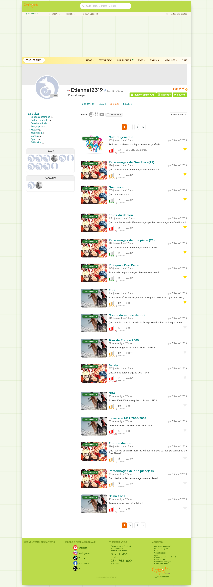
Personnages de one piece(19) (131, 471)
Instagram (84, 552)
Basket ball (117, 496)
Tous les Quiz (33, 60)
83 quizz (114, 104)
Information (88, 104)
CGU (156, 551)
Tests (106, 60)
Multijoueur (124, 60)
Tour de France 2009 (124, 340)
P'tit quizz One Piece (124, 265)
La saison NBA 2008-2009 (127, 418)
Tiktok (82, 558)
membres (70, 14)
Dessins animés (39, 123)
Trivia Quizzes (117, 548)
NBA (112, 393)
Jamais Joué (115, 115)
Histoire (35, 129)
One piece (116, 187)
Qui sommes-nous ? (163, 546)
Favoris (181, 95)
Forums (154, 60)
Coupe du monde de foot (127, 315)
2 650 (179, 89)
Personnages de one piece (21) (132, 240)
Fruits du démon (121, 215)
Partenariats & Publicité (121, 546)
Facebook (84, 563)
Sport (33, 139)
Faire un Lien (159, 559)
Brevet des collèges (162, 561)
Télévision (36, 142)
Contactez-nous (161, 564)
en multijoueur (89, 14)
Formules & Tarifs (119, 551)
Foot (112, 290)
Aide (156, 555)
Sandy (113, 365)
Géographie (37, 126)
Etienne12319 (179, 140)
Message (166, 95)
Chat (184, 60)
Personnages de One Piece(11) (131, 162)
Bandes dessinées (40, 117)
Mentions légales (161, 548)
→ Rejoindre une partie (175, 14)
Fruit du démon (120, 443)
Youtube (83, 547)
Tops (141, 60)
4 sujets (127, 104)
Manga (34, 136)
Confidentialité (160, 553)
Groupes (170, 60)
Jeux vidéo (36, 133)
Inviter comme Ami (144, 95)
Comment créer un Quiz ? (165, 557)
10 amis (102, 104)
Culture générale (39, 120)
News (89, 60)
